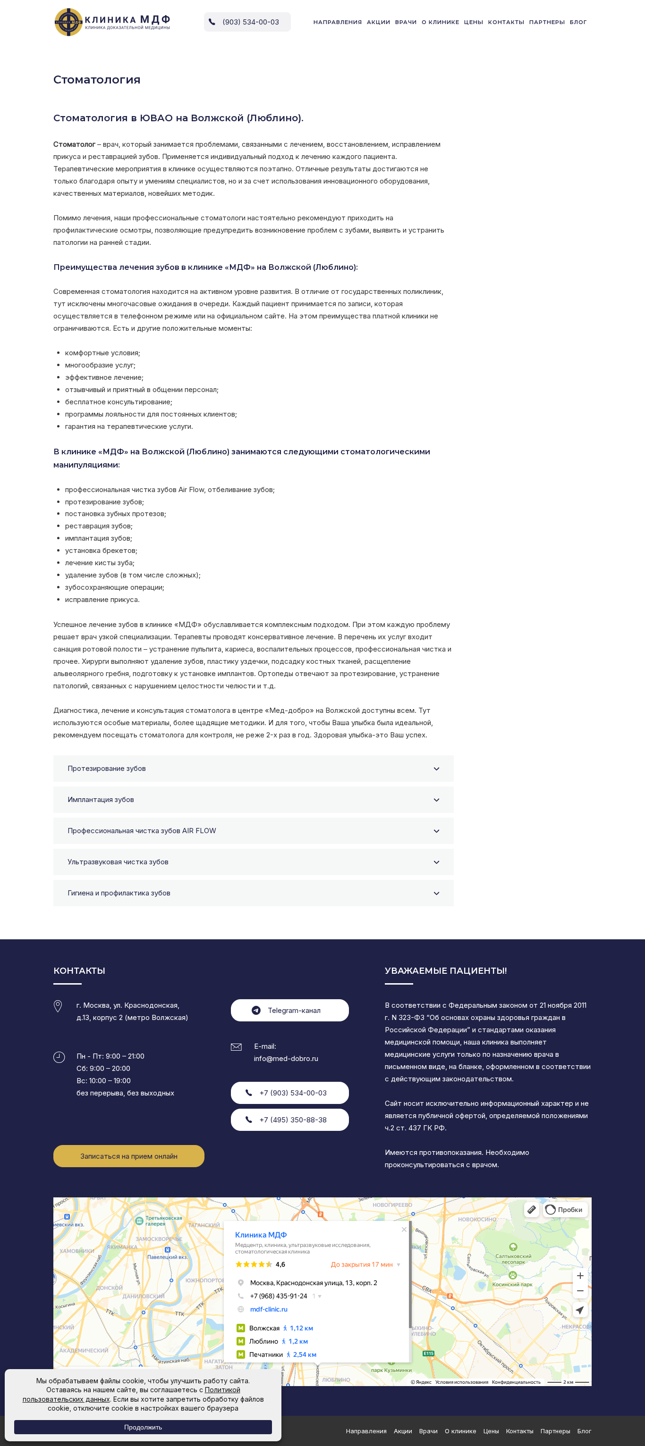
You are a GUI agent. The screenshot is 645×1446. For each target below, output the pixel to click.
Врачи (406, 22)
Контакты (506, 22)
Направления (338, 22)
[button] (253, 768)
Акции (378, 22)
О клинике (440, 22)
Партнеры (547, 22)
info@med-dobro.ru (286, 1058)
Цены (474, 22)
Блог (578, 22)
